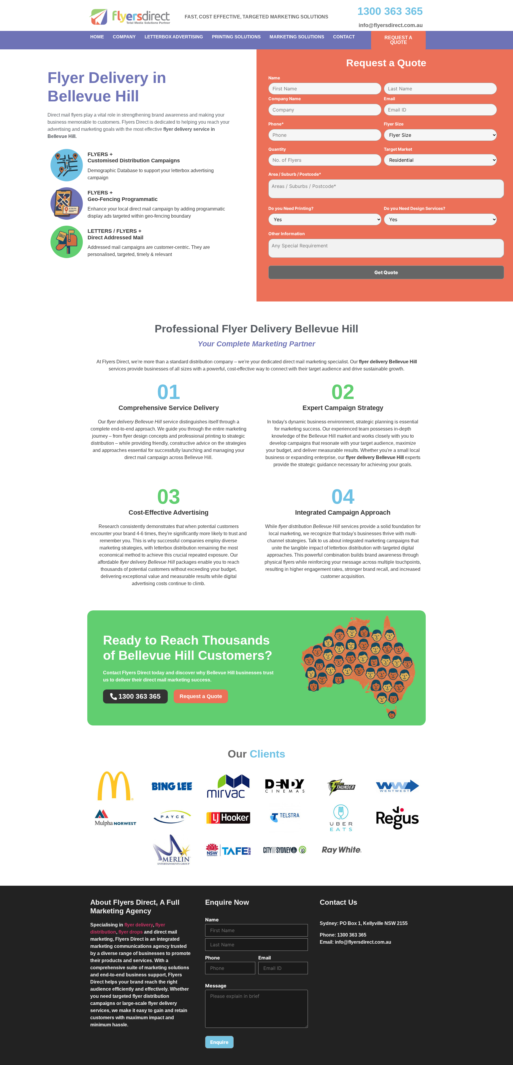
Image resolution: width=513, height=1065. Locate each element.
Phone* (276, 124)
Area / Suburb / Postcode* (294, 174)
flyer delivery (138, 924)
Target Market (398, 149)
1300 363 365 (390, 11)
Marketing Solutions (297, 36)
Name (274, 78)
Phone (212, 957)
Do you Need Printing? (291, 208)
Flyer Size (393, 124)
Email (389, 99)
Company (124, 36)
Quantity (277, 149)
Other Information (286, 234)
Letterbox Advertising (174, 36)
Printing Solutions (236, 36)
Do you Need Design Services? (414, 208)
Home (97, 36)
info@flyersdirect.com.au (391, 25)
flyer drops (130, 931)
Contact (344, 36)
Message (216, 985)
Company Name (284, 99)
